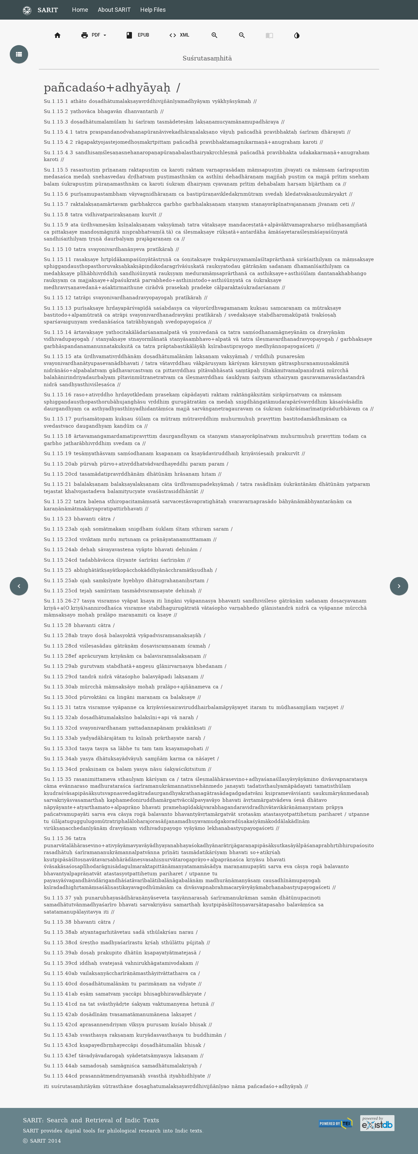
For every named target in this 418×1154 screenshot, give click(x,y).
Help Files (153, 9)
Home (80, 9)
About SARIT (114, 9)
